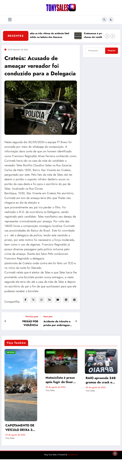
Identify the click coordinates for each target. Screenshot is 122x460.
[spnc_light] (111, 20)
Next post (47, 316)
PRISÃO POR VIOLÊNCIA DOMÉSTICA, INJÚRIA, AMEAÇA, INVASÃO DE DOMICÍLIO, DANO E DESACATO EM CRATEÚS (23, 323)
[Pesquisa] (104, 19)
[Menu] (10, 19)
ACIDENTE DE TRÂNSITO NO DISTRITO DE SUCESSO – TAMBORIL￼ (99, 413)
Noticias (13, 352)
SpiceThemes (73, 440)
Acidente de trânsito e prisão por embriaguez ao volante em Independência (57, 323)
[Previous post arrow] (5, 321)
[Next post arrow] (76, 321)
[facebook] (25, 300)
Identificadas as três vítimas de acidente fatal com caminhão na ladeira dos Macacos (35, 35)
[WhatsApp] (41, 300)
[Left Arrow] (107, 36)
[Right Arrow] (113, 36)
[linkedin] (50, 300)
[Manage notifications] (115, 453)
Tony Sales (12, 390)
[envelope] (58, 300)
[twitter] (33, 300)
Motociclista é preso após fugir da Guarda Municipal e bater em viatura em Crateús (23, 380)
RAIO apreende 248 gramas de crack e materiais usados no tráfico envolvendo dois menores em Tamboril (63, 380)
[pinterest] (66, 300)
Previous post (32, 316)
